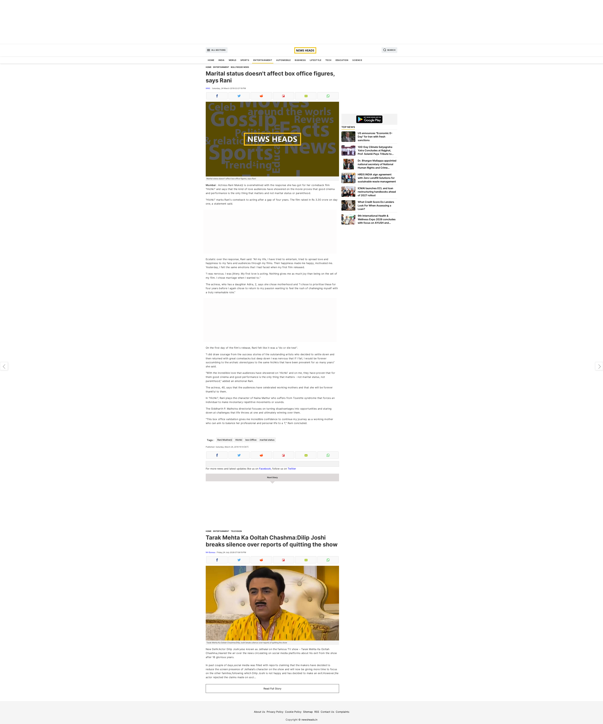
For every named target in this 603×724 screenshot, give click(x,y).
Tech (328, 60)
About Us (259, 711)
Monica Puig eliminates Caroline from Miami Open (4, 366)
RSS (316, 711)
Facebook (265, 468)
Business (300, 60)
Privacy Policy (275, 711)
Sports (244, 60)
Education (342, 60)
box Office (250, 439)
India (221, 60)
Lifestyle (315, 60)
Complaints (342, 711)
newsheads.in (309, 719)
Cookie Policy (293, 711)
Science (357, 60)
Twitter (292, 468)
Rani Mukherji (224, 439)
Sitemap (308, 711)
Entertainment (262, 60)
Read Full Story (272, 688)
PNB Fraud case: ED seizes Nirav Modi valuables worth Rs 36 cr (599, 366)
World (232, 60)
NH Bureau (210, 552)
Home (211, 60)
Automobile (283, 60)
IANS (208, 88)
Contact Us (327, 711)
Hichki (238, 439)
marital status (267, 439)
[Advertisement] (301, 22)
